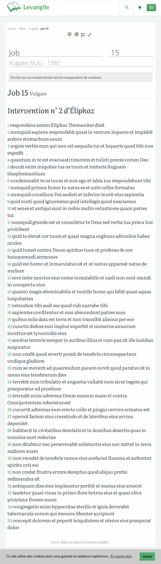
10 (9, 208)
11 (9, 222)
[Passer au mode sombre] (140, 7)
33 (9, 493)
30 (9, 458)
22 (9, 354)
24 (9, 382)
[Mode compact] (89, 36)
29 (9, 444)
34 (9, 506)
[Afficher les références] (83, 36)
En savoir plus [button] (121, 556)
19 (9, 319)
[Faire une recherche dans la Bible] (126, 7)
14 (9, 264)
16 (9, 291)
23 (9, 368)
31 (9, 472)
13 (9, 250)
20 (9, 326)
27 (9, 416)
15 (9, 278)
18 (9, 312)
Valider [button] (147, 556)
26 (9, 409)
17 (9, 305)
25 (9, 395)
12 (9, 236)
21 (9, 340)
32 (9, 486)
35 (9, 520)
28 (9, 430)
